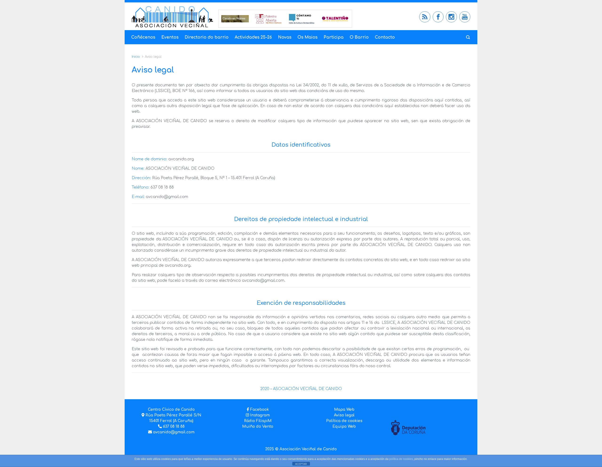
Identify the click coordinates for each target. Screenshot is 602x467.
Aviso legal (344, 415)
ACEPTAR (301, 464)
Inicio (136, 56)
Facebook (259, 409)
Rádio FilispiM (258, 421)
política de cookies (401, 459)
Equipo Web (344, 426)
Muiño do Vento (257, 426)
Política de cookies (344, 421)
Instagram (259, 415)
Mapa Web (344, 409)
